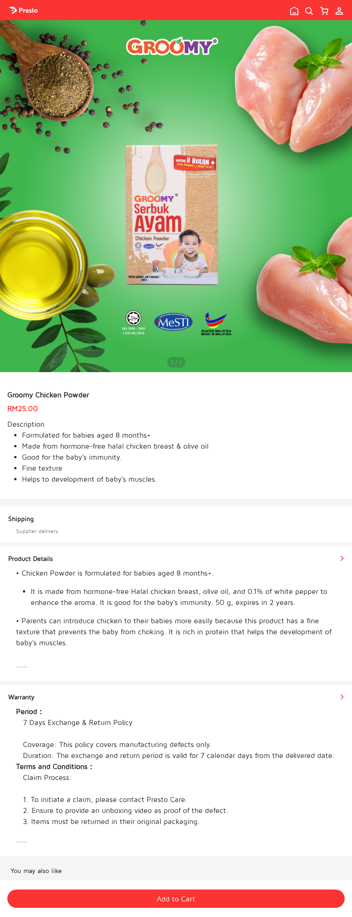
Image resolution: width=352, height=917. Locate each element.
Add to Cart (176, 899)
